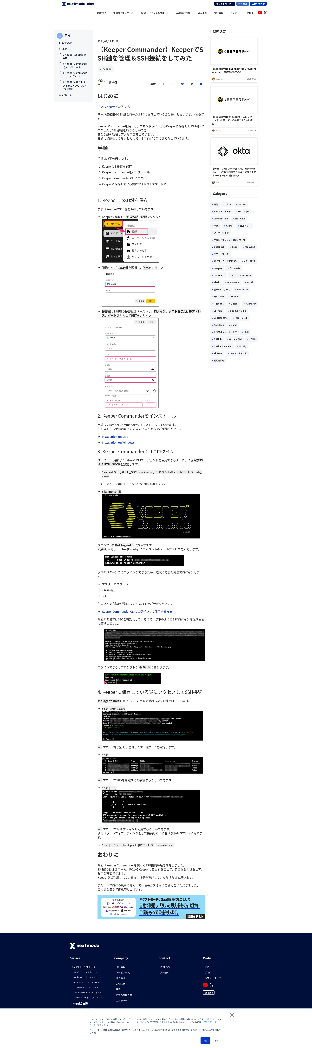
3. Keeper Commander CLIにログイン (75, 74)
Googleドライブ (237, 310)
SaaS (233, 247)
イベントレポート (221, 211)
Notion (241, 204)
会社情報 (218, 12)
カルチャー (244, 225)
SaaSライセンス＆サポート (155, 12)
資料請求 (242, 3)
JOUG (251, 339)
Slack (216, 282)
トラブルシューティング (224, 332)
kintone (217, 353)
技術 (215, 204)
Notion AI (239, 218)
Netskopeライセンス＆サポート (87, 977)
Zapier (233, 303)
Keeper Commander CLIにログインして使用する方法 (137, 611)
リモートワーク (220, 254)
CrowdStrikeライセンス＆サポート (88, 997)
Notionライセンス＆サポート (86, 982)
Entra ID (217, 310)
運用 (245, 332)
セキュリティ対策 (237, 353)
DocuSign (218, 325)
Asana (228, 225)
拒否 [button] (217, 1040)
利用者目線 (218, 360)
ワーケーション (220, 232)
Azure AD (250, 303)
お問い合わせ (258, 3)
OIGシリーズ (232, 282)
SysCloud (218, 296)
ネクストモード (108, 106)
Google (234, 296)
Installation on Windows (118, 442)
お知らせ (120, 983)
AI (232, 275)
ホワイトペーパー (224, 3)
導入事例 (202, 12)
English (209, 992)
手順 (64, 49)
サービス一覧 (123, 972)
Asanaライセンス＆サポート (85, 987)
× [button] (231, 1014)
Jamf (233, 325)
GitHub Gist (234, 339)
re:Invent (248, 247)
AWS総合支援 (183, 12)
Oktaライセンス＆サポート (85, 972)
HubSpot (218, 303)
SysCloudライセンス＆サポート (87, 992)
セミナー (234, 12)
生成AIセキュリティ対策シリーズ (228, 239)
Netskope (242, 211)
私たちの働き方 (124, 995)
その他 (249, 282)
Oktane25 (218, 247)
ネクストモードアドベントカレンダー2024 (233, 261)
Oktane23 (218, 275)
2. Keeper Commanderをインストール (75, 65)
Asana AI (245, 275)
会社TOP (101, 12)
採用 (118, 989)
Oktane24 (233, 268)
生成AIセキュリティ (123, 12)
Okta (227, 204)
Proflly (242, 346)
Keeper (105, 69)
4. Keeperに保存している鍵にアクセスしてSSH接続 (75, 85)
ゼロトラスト (240, 318)
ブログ (250, 12)
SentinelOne (220, 318)
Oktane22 (241, 289)
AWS (215, 225)
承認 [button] (205, 1040)
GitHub (217, 339)
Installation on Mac (115, 436)
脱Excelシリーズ (221, 289)
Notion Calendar (222, 346)
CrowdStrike (220, 218)
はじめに (67, 43)
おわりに (67, 95)
